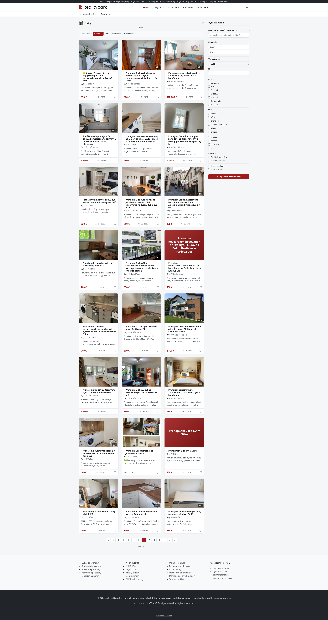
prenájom (215, 121)
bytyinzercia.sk (220, 571)
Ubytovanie (172, 7)
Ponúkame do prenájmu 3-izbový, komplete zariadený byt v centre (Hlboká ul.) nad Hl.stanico (99, 140)
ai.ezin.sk (150, 2)
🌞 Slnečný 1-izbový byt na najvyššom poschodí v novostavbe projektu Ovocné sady (97, 77)
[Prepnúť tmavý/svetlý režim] (247, 7)
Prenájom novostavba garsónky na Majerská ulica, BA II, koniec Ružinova (99, 453)
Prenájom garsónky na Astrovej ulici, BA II (99, 513)
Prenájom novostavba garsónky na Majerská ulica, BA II (184, 513)
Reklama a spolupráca (180, 566)
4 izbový (214, 97)
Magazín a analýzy (90, 575)
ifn (211, 2)
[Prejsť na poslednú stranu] (174, 540)
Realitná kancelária (219, 157)
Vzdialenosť (129, 33)
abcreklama (159, 2)
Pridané (97, 33)
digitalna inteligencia (220, 2)
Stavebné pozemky (91, 569)
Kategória (212, 42)
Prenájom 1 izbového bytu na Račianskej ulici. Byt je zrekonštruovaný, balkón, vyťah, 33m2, (142, 77)
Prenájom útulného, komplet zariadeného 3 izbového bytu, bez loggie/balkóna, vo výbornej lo (184, 140)
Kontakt (181, 562)
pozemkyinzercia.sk (222, 578)
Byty (82, 84)
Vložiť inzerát (202, 7)
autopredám (104, 2)
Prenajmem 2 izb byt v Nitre (182, 450)
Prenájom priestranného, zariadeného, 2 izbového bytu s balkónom (184, 392)
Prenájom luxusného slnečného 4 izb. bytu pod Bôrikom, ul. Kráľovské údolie (184, 329)
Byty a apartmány (90, 562)
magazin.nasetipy (183, 2)
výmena (214, 128)
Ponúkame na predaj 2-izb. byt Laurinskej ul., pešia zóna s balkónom (183, 75)
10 (164, 540)
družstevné (216, 144)
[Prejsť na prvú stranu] (108, 540)
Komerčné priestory (91, 572)
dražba (214, 132)
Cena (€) (212, 64)
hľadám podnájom (219, 124)
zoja (206, 2)
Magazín (158, 7)
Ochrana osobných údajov (182, 575)
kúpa (213, 117)
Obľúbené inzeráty (134, 579)
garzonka (215, 83)
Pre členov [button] (187, 7)
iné (212, 148)
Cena (107, 33)
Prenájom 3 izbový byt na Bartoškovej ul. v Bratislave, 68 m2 (141, 392)
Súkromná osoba (218, 160)
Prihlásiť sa (130, 566)
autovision (114, 2)
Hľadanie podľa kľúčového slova (222, 30)
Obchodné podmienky (180, 572)
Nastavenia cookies (164, 615)
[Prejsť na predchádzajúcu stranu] (113, 540)
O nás (172, 562)
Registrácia (130, 569)
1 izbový (214, 86)
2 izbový (214, 90)
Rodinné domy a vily (91, 566)
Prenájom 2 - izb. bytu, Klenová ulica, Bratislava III (141, 328)
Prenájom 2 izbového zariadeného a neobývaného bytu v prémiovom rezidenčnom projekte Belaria (141, 267)
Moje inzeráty (132, 575)
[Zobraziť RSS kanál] (203, 23)
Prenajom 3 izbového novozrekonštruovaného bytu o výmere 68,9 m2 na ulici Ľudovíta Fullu (99, 330)
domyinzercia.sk (221, 574)
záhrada (201, 2)
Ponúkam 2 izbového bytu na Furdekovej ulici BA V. (97, 264)
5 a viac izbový (217, 101)
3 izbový (214, 94)
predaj (214, 113)
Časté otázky (175, 569)
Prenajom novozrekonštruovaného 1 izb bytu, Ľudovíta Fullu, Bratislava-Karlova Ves (184, 267)
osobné (214, 140)
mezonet (214, 104)
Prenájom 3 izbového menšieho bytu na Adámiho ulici (141, 513)
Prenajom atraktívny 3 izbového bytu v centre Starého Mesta (99, 391)
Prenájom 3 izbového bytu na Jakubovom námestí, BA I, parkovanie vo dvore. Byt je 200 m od (141, 203)
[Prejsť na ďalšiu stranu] (169, 540)
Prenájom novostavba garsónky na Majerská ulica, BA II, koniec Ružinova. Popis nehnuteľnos (141, 139)
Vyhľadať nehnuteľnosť (230, 176)
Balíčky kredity (132, 572)
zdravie (193, 2)
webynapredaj (124, 2)
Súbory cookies (176, 579)
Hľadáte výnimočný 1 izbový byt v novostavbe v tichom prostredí (99, 201)
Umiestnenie (214, 59)
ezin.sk (143, 2)
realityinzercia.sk (221, 568)
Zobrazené (116, 33)
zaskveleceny (170, 2)
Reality (146, 7)
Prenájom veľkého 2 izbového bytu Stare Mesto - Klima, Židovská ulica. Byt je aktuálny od (184, 203)
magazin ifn (135, 2)
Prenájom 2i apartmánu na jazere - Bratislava (139, 452)
